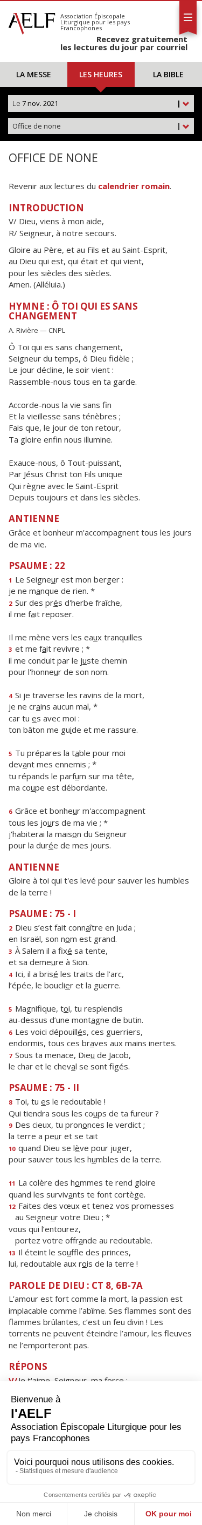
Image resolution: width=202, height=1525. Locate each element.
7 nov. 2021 (96, 103)
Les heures (100, 74)
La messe (33, 74)
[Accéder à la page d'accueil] (31, 20)
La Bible (168, 74)
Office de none (96, 126)
